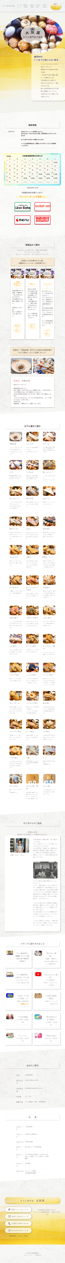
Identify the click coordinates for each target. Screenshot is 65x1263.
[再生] (38, 974)
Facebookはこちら (20, 1230)
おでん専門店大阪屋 (9, 6)
